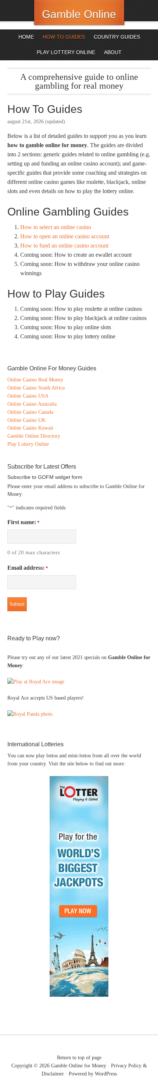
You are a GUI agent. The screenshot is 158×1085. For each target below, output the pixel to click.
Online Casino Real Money (35, 380)
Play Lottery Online (28, 444)
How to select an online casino (55, 227)
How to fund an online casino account (64, 245)
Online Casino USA (28, 396)
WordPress (106, 1074)
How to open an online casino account (64, 236)
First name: (23, 522)
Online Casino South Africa (36, 388)
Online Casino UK (26, 420)
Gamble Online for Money (78, 1065)
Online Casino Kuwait (30, 428)
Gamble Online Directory (33, 436)
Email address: (27, 568)
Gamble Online (79, 14)
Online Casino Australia (32, 404)
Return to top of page (79, 1057)
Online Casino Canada (30, 412)
